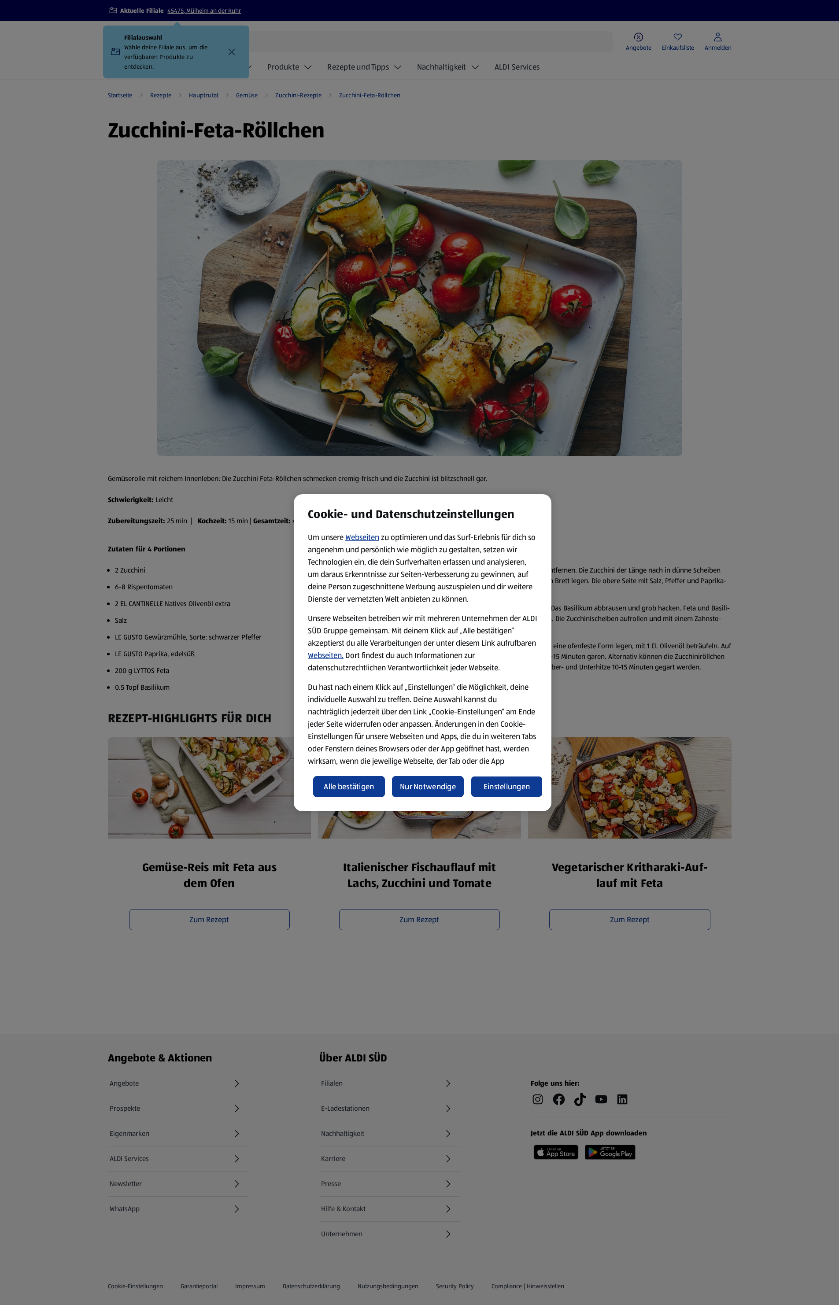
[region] (422, 652)
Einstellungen (507, 786)
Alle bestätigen (349, 786)
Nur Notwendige (428, 786)
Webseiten (362, 537)
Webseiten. (326, 655)
